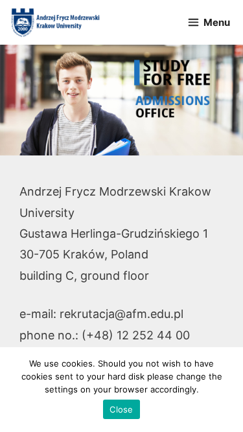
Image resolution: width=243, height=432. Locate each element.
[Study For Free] (54, 22)
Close (121, 409)
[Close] (226, 389)
